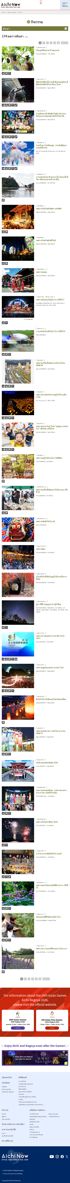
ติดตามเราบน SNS (53, 1114)
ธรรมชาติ (21, 1094)
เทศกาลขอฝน (41, 272)
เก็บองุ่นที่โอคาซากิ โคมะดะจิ (47, 50)
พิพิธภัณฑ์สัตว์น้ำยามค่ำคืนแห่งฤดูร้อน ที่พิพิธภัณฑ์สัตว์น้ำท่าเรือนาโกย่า (52, 83)
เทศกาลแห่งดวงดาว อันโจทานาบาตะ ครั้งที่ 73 (51, 732)
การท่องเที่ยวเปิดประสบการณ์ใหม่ (27, 1097)
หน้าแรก (4, 12)
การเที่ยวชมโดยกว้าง (54, 1116)
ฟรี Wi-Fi (32, 1129)
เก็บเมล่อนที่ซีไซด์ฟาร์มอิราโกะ (48, 916)
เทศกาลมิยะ (40, 549)
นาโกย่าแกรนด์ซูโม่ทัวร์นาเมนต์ (48, 853)
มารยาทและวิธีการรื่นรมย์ (36, 1134)
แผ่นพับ (31, 1124)
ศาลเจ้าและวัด (22, 1086)
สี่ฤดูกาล (4, 1116)
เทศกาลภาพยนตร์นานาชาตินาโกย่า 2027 (50, 637)
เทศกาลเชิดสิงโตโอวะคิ (45, 521)
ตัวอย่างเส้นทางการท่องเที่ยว (13, 1124)
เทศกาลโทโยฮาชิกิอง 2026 (47, 822)
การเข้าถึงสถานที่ (34, 1114)
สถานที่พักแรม (7, 1141)
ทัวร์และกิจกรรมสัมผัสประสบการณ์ (28, 1102)
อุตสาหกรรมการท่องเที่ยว (25, 1091)
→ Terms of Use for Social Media (12, 1174)
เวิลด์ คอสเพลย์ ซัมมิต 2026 (47, 762)
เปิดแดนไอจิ (7, 1077)
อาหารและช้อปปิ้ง (9, 1129)
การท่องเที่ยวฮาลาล (35, 1132)
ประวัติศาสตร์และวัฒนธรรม (26, 1084)
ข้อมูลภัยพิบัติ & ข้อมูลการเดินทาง (38, 1116)
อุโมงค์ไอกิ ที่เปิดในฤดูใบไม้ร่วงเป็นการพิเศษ (51, 577)
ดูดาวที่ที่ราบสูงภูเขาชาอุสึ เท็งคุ (48, 604)
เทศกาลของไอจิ (6, 1119)
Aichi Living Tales (6, 1089)
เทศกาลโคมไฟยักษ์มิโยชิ (46, 240)
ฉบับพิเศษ (6, 1083)
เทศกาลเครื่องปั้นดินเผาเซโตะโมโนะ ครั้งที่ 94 (50, 364)
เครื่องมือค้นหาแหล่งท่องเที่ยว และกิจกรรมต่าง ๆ (31, 1104)
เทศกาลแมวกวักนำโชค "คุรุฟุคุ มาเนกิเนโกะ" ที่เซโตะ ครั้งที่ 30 (52, 427)
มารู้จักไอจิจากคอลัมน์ (7, 1092)
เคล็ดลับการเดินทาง (37, 1110)
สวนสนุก (21, 1099)
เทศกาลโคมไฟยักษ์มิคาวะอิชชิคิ (48, 208)
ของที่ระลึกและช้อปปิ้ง (7, 1136)
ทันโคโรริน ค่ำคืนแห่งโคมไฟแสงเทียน (51, 699)
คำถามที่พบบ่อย (34, 1137)
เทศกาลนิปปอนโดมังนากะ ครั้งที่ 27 (50, 299)
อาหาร (3, 1133)
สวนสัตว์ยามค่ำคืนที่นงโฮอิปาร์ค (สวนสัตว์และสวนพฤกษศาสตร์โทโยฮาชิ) (51, 114)
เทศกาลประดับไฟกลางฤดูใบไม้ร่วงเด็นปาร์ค (51, 395)
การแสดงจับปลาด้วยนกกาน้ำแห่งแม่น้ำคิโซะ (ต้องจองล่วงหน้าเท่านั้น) (52, 178)
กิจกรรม (5, 1110)
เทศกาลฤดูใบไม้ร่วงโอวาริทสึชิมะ (49, 458)
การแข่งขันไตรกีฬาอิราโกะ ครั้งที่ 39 (50, 331)
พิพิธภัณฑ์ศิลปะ (23, 1089)
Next (63, 43)
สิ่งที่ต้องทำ (23, 1077)
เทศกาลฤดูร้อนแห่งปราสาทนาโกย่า (50, 667)
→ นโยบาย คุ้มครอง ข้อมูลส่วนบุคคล (12, 1170)
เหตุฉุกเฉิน (32, 1119)
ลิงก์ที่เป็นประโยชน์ (34, 1122)
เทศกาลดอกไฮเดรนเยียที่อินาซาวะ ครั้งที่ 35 (52, 886)
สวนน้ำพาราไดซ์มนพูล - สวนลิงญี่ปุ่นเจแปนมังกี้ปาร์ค (51, 146)
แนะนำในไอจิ (22, 1081)
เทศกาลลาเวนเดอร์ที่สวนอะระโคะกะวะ (51, 948)
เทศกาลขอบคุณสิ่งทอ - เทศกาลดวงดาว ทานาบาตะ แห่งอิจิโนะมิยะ (51, 791)
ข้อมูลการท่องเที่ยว (11, 12)
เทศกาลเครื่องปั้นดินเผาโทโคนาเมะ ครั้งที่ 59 (52, 490)
